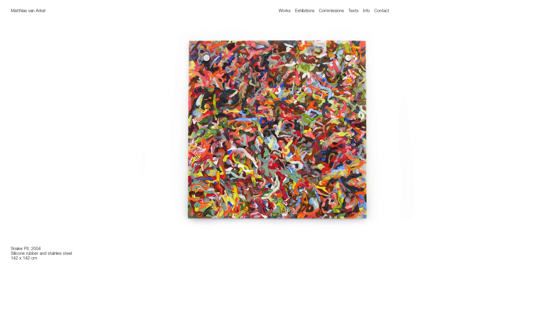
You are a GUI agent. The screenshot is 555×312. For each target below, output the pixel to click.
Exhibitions (305, 11)
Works (285, 11)
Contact (381, 11)
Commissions (331, 11)
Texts (353, 11)
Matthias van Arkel (28, 11)
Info (366, 11)
